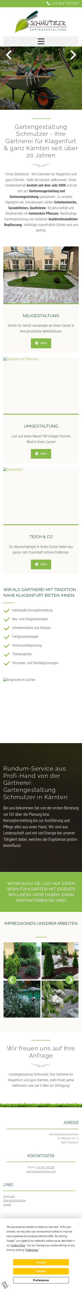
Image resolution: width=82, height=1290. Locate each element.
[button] (41, 343)
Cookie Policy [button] (18, 1245)
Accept (41, 1262)
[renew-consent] (5, 1285)
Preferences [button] (32, 1250)
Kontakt (7, 1204)
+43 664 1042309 (65, 3)
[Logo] (41, 22)
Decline (41, 1271)
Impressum (9, 1196)
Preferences (41, 1280)
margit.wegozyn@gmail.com (41, 1171)
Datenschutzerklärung (14, 1200)
